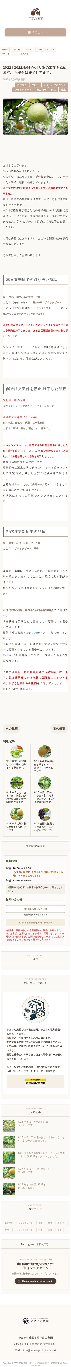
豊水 (63, 89)
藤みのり (41, 89)
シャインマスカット (55, 84)
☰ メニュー (35, 32)
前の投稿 (59, 728)
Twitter (37, 632)
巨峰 (50, 1223)
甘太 (40, 1230)
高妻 (60, 1230)
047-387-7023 (35, 909)
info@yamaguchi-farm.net (36, 922)
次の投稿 (12, 728)
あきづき (22, 84)
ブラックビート (23, 89)
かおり (35, 84)
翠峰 (50, 1230)
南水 (53, 89)
